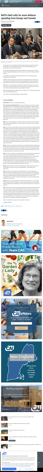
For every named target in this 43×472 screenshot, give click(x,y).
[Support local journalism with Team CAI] (21, 241)
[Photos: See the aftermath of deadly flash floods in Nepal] (4, 425)
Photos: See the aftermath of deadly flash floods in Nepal (18, 423)
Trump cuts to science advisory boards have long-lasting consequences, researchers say (24, 444)
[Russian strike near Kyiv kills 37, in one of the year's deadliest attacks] (4, 418)
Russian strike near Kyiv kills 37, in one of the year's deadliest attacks (21, 416)
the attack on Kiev (29, 156)
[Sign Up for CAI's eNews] (21, 318)
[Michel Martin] (3, 223)
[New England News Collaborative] (21, 362)
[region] (19, 461)
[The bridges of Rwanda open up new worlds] (4, 432)
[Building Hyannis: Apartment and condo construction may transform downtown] (21, 398)
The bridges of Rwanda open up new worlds (16, 430)
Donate (38, 1)
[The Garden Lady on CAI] (21, 275)
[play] (3, 5)
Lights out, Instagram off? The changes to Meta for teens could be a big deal (22, 436)
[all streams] (41, 5)
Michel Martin (12, 21)
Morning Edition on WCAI (8, 206)
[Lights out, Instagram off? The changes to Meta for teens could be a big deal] (4, 438)
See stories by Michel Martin (13, 225)
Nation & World (18, 206)
